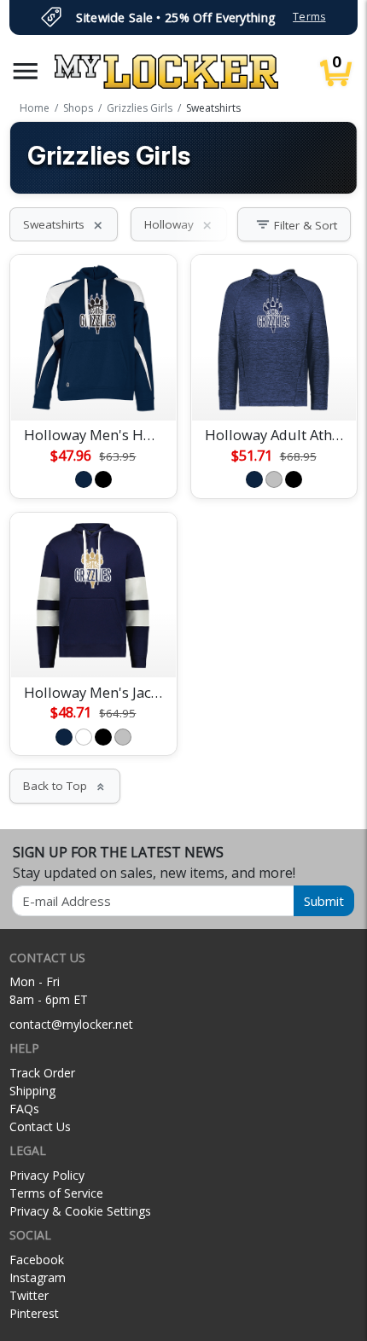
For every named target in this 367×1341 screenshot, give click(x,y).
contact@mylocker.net (71, 1024)
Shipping (32, 1091)
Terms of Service (56, 1193)
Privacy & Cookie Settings (80, 1211)
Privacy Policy (46, 1175)
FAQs (24, 1108)
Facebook (36, 1259)
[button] (25, 71)
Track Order (42, 1073)
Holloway (178, 224)
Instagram (37, 1277)
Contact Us (40, 1126)
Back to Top (65, 785)
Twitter (29, 1295)
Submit (324, 900)
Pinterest (34, 1313)
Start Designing (93, 387)
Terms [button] (309, 16)
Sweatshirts (63, 224)
